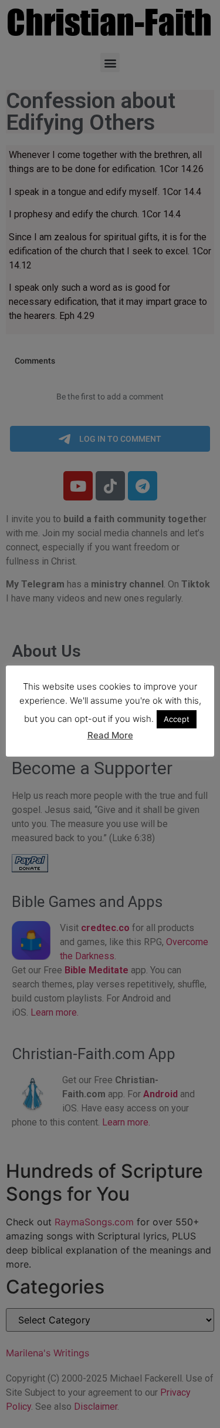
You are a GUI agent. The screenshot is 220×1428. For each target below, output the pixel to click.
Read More (110, 735)
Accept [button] (176, 719)
